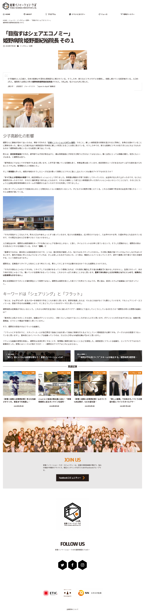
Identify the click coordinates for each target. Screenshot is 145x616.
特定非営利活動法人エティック (49, 589)
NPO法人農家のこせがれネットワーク (67, 589)
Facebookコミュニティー (70, 477)
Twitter (62, 565)
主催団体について (72, 609)
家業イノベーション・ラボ (17, 3)
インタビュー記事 (26, 46)
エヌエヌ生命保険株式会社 (82, 589)
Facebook (72, 565)
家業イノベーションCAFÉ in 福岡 (61, 142)
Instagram (82, 565)
